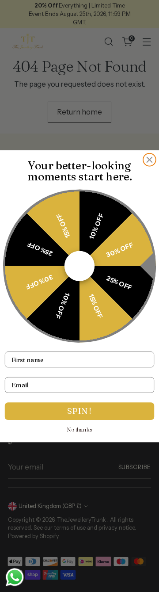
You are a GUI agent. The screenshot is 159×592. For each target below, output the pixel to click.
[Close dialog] (149, 159)
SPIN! (79, 411)
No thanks (80, 429)
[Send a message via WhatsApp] (14, 577)
